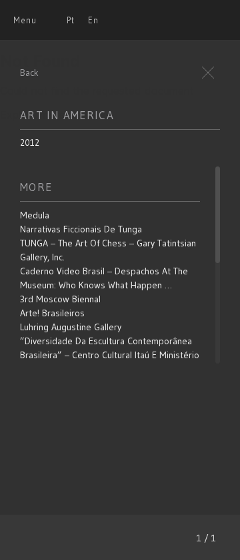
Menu (25, 20)
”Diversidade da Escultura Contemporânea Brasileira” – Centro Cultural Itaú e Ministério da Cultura (109, 355)
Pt (71, 20)
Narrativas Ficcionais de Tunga (81, 229)
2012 (29, 142)
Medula (34, 215)
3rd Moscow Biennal (60, 299)
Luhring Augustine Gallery (70, 327)
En (93, 20)
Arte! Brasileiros (52, 313)
